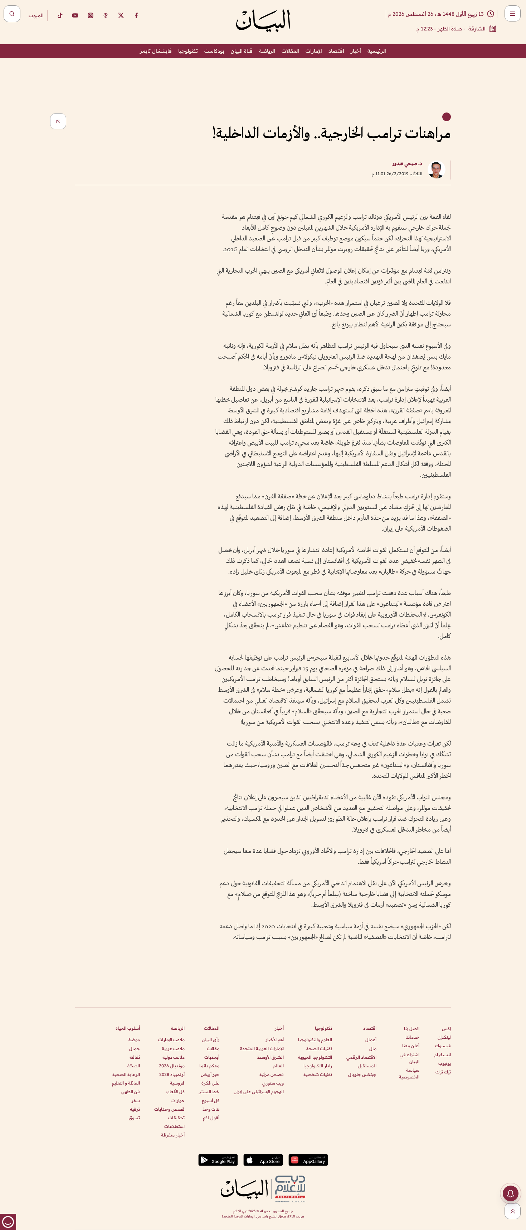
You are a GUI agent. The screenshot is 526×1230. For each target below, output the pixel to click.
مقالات (213, 1048)
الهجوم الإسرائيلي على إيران (259, 1091)
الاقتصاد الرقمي (361, 1057)
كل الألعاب (175, 1091)
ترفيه (135, 1109)
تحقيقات (176, 1117)
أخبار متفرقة (173, 1135)
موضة (134, 1039)
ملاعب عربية (173, 1048)
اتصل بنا (411, 1028)
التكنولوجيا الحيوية (315, 1057)
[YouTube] (75, 15)
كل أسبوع (210, 1100)
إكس (446, 1028)
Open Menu (512, 13)
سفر (135, 1100)
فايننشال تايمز (156, 51)
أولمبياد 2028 (172, 1074)
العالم (278, 1065)
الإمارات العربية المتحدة (262, 1048)
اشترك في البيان (409, 1058)
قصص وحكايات (169, 1109)
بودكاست (214, 51)
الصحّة (133, 1065)
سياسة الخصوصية (409, 1073)
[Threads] (105, 15)
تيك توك (443, 1072)
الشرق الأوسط (270, 1057)
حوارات (178, 1100)
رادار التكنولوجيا (317, 1065)
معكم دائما (209, 1065)
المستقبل (367, 1065)
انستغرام (442, 1054)
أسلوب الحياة (128, 1028)
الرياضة (267, 51)
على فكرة (210, 1083)
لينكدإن (444, 1037)
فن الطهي (130, 1091)
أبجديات (211, 1057)
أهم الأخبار (275, 1039)
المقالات (290, 51)
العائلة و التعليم (126, 1083)
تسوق (134, 1117)
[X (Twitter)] (121, 15)
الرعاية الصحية (126, 1074)
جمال (134, 1048)
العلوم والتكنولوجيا (315, 1039)
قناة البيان (242, 51)
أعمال (370, 1039)
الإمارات (314, 51)
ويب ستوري (273, 1083)
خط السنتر (209, 1091)
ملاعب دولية (173, 1057)
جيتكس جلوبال (362, 1074)
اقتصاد (336, 51)
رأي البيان (210, 1039)
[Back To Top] (513, 1211)
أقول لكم (211, 1117)
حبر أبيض (210, 1074)
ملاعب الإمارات (171, 1039)
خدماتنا (412, 1037)
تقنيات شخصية (317, 1074)
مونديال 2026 (172, 1065)
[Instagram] (90, 15)
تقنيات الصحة (319, 1048)
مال (372, 1048)
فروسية (177, 1083)
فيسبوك (443, 1045)
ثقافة (135, 1057)
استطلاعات (174, 1126)
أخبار (356, 51)
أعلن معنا (410, 1045)
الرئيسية (376, 51)
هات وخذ (211, 1109)
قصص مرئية (271, 1074)
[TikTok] (59, 15)
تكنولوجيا (188, 51)
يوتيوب (444, 1063)
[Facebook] (136, 15)
